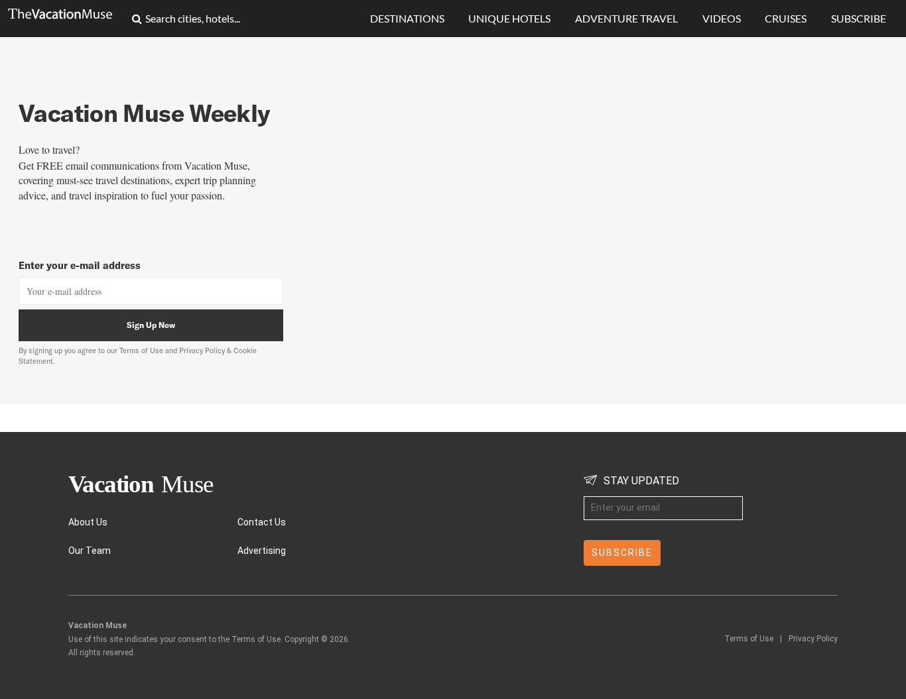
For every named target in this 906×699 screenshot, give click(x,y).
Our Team (89, 550)
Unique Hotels (509, 18)
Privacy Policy (813, 638)
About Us (87, 522)
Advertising (261, 550)
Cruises (786, 18)
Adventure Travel (626, 18)
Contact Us (261, 522)
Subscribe (858, 18)
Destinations (407, 18)
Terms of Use (141, 350)
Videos (721, 18)
